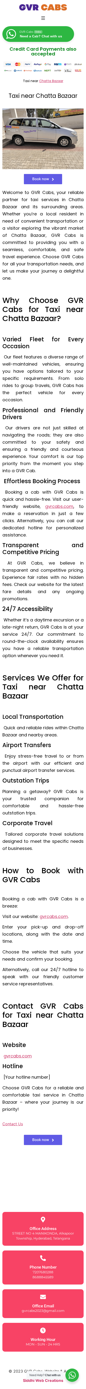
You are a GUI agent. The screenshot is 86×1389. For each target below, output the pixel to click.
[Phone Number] (43, 1258)
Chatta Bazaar (51, 81)
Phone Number (43, 1267)
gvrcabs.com (59, 506)
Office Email (43, 1306)
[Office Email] (43, 1297)
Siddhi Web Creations (43, 1380)
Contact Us (12, 1123)
